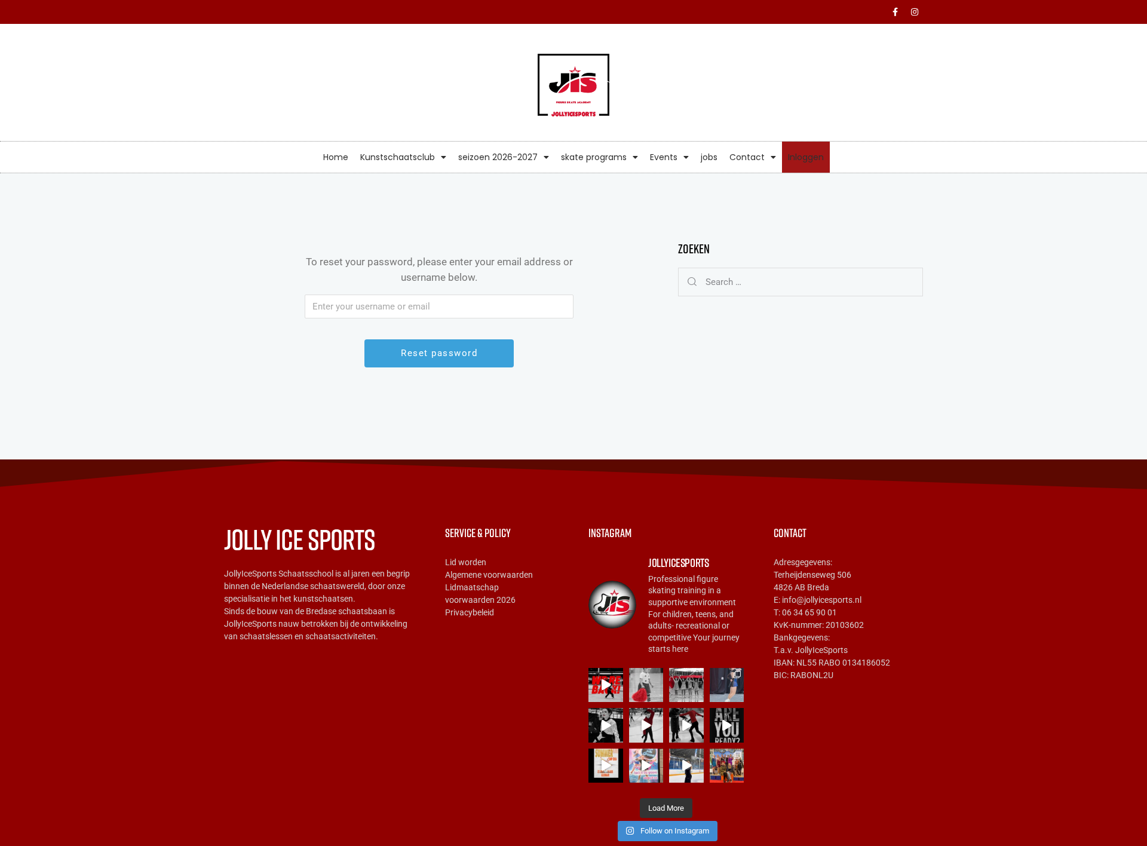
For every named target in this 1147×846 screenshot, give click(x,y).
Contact (747, 157)
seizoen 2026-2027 (498, 157)
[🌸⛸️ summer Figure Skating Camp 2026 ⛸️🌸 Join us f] (727, 725)
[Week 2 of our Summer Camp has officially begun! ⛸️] (686, 725)
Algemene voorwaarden (489, 575)
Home (335, 157)
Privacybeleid (469, 612)
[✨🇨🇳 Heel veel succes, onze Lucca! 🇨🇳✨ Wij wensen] (727, 685)
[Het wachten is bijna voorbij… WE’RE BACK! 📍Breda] (605, 685)
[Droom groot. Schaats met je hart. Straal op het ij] (605, 766)
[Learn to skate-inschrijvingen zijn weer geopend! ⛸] (646, 685)
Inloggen (806, 157)
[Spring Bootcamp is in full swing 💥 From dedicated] (686, 766)
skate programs (594, 157)
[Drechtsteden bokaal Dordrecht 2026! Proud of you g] (727, 766)
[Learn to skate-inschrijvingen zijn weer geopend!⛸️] (686, 685)
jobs (709, 157)
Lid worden (465, 562)
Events (663, 157)
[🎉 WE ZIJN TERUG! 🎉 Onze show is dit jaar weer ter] (646, 766)
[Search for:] (800, 282)
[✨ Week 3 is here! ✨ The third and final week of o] (605, 725)
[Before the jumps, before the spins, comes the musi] (646, 725)
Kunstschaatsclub (397, 157)
